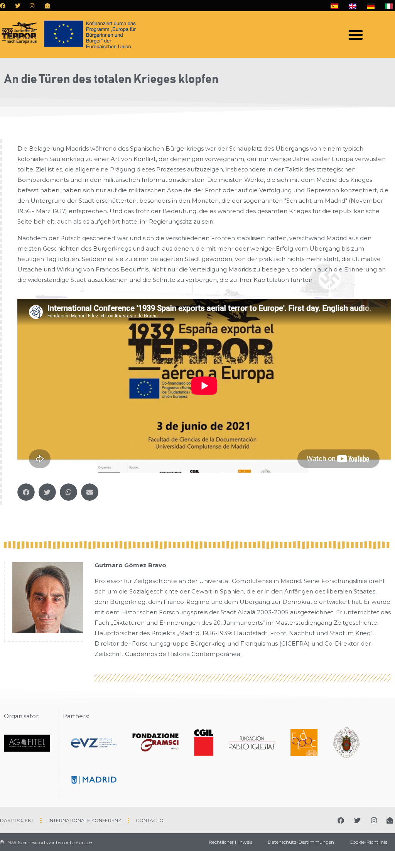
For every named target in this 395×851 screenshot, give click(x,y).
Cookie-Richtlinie (368, 842)
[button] (355, 34)
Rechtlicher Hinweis (230, 842)
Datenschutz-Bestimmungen (301, 842)
